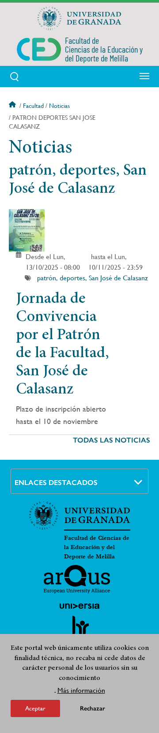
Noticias (59, 105)
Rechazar (92, 708)
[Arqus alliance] (77, 579)
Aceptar (35, 708)
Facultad (33, 105)
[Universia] (79, 606)
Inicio (13, 105)
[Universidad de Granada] (79, 18)
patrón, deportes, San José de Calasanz (92, 278)
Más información (81, 690)
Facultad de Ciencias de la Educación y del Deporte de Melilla (96, 547)
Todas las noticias (111, 440)
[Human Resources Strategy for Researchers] (79, 629)
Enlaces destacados (56, 482)
